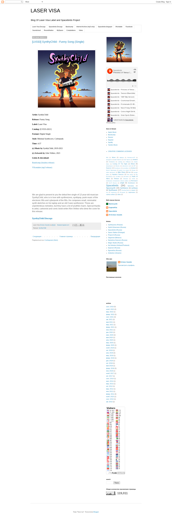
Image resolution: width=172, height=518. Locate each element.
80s (107, 157)
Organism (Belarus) (114, 238)
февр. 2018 (110, 368)
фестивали (117, 159)
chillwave (128, 161)
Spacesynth (110, 188)
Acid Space (127, 159)
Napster (110, 140)
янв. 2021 (109, 330)
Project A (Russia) (114, 235)
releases (125, 178)
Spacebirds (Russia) (115, 230)
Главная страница (66, 236)
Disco (133, 164)
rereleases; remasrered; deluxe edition (117, 180)
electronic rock (126, 166)
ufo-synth (122, 192)
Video (81, 30)
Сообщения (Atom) (51, 240)
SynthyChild (42, 228)
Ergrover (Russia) (114, 248)
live (130, 172)
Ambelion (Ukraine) (114, 253)
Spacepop (131, 186)
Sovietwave (131, 183)
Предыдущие (95, 236)
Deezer (110, 137)
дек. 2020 (109, 332)
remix (133, 178)
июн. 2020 (109, 335)
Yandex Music (113, 145)
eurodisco (126, 168)
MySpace (60, 30)
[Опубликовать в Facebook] (81, 225)
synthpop (134, 188)
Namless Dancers (118, 174)
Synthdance (124, 188)
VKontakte (118, 27)
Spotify (110, 142)
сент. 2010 (110, 399)
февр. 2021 (110, 327)
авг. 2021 (109, 319)
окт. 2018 (109, 363)
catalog (120, 161)
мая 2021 (109, 322)
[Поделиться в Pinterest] (83, 225)
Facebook (129, 27)
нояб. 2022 (110, 309)
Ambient (135, 159)
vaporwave (131, 192)
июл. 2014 (109, 381)
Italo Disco (121, 172)
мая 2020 (109, 337)
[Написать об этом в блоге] (76, 225)
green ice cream (124, 170)
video (119, 194)
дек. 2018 (109, 361)
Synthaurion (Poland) (115, 225)
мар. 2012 (109, 389)
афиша (121, 157)
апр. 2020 (109, 340)
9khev (114, 157)
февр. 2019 (110, 358)
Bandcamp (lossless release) (43, 163)
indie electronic (110, 172)
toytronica (114, 192)
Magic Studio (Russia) (115, 243)
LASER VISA (45, 10)
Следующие (37, 236)
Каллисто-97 (131, 157)
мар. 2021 (109, 325)
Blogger (96, 512)
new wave (130, 174)
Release (116, 178)
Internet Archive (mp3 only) (85, 27)
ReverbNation (49, 30)
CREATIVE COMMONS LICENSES (120, 151)
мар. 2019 (109, 355)
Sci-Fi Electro (113, 183)
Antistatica (112, 161)
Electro (118, 166)
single (122, 183)
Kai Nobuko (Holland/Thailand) (118, 245)
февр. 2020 (110, 345)
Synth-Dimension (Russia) (117, 227)
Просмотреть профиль (126, 265)
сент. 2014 (110, 378)
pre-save (126, 176)
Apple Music (112, 132)
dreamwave (109, 166)
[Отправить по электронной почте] (73, 225)
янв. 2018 (109, 371)
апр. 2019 (109, 353)
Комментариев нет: (63, 225)
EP (134, 166)
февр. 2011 (110, 394)
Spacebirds (112, 185)
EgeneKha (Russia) (115, 250)
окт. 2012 (109, 386)
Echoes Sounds (126, 262)
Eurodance (117, 168)
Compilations (71, 30)
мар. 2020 (109, 343)
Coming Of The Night (120, 164)
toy (107, 192)
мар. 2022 (109, 312)
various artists (110, 194)
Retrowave (134, 180)
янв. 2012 (109, 391)
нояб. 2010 (110, 396)
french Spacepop (111, 170)
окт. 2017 (109, 376)
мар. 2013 (109, 384)
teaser (133, 190)
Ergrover (109, 168)
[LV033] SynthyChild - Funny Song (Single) (58, 41)
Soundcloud (36, 30)
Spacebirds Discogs (55, 27)
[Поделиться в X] (78, 225)
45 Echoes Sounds (115, 215)
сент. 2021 (110, 317)
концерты (109, 159)
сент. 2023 (110, 307)
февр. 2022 (110, 314)
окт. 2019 (109, 350)
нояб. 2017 (110, 373)
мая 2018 (109, 366)
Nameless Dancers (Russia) (117, 240)
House (133, 170)
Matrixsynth (113, 204)
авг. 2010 (109, 402)
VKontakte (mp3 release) (42, 167)
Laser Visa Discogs (38, 27)
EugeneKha (113, 207)
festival (133, 168)
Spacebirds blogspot (105, 27)
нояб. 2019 (110, 348)
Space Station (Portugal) (116, 232)
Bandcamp (69, 27)
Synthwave (113, 190)
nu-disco (118, 176)
